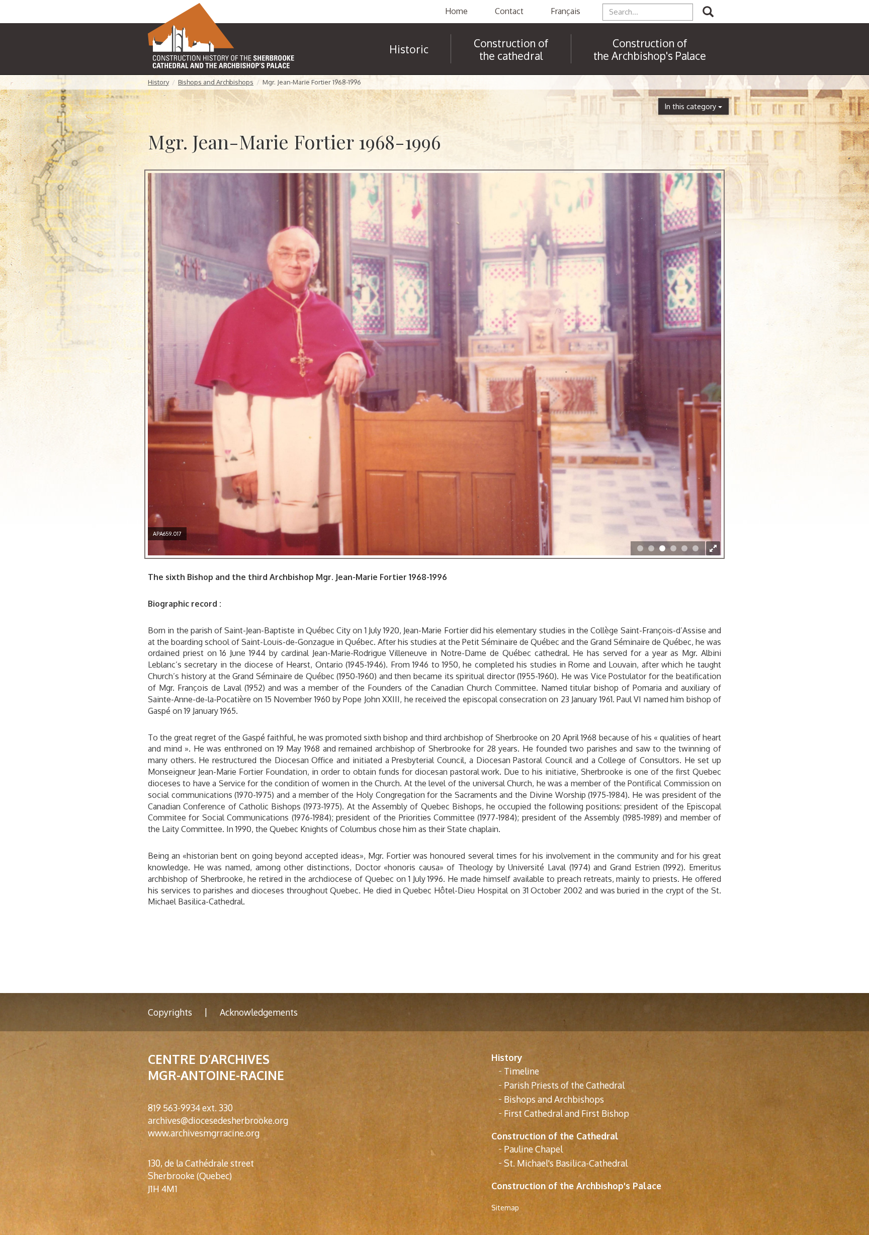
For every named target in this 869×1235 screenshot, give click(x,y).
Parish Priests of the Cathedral (564, 1085)
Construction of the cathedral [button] (511, 49)
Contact (509, 11)
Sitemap (505, 1207)
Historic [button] (408, 49)
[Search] (708, 12)
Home (456, 11)
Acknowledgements (259, 1012)
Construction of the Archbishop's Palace (649, 49)
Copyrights (170, 1012)
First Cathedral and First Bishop (566, 1113)
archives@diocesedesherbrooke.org (218, 1120)
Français (565, 11)
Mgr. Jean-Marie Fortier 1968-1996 (312, 82)
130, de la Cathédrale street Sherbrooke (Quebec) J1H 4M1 (201, 1176)
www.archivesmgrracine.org (203, 1132)
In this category (691, 106)
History (158, 82)
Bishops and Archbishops (215, 82)
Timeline (521, 1071)
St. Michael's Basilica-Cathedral (566, 1163)
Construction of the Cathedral (555, 1135)
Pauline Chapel (533, 1149)
